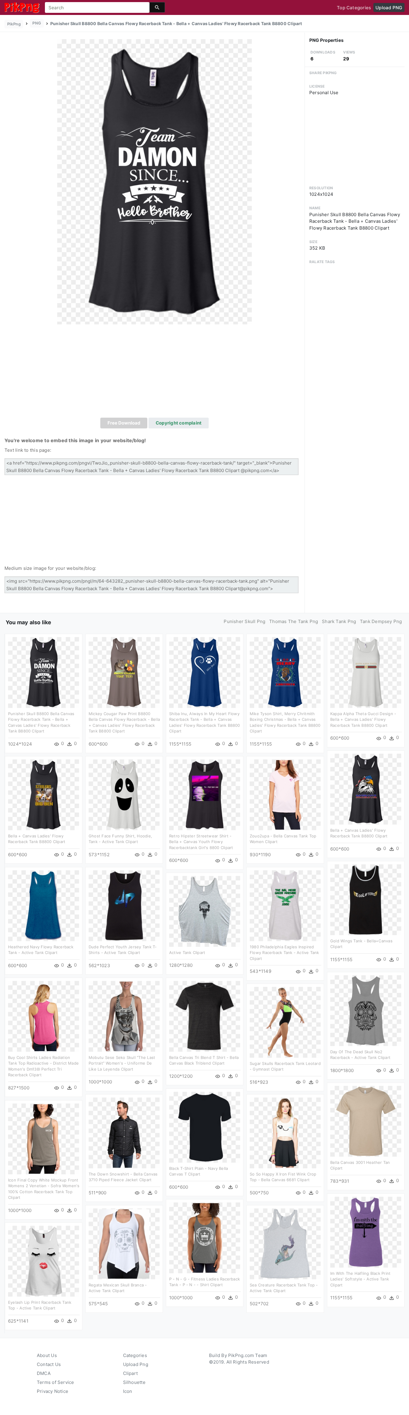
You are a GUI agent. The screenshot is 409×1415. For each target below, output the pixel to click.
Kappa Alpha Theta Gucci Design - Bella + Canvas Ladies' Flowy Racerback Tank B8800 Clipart (363, 719)
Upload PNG (388, 7)
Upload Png (135, 1364)
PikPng (14, 24)
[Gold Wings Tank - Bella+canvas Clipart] (365, 899)
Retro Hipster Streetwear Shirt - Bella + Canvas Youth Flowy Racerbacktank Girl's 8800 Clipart (201, 842)
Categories (135, 1355)
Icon (127, 1391)
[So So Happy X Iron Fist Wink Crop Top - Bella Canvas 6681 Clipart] (285, 1132)
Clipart (130, 1373)
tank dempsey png (381, 621)
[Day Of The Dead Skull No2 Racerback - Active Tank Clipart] (365, 1010)
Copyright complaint (179, 423)
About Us (47, 1355)
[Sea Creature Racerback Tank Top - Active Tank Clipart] (285, 1243)
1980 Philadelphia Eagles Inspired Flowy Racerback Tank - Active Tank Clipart (284, 952)
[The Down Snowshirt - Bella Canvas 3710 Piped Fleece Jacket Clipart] (124, 1132)
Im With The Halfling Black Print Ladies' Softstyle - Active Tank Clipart (360, 1279)
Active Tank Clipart (187, 952)
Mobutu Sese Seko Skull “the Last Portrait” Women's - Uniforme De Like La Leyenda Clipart (122, 1063)
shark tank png (339, 621)
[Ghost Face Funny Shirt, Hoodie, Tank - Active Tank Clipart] (124, 794)
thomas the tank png (293, 621)
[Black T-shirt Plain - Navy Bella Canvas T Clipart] (204, 1126)
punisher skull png (244, 621)
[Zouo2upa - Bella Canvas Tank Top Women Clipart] (285, 794)
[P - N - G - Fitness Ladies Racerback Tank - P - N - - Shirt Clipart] (204, 1237)
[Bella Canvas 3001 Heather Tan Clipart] (365, 1121)
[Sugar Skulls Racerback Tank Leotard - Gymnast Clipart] (285, 1022)
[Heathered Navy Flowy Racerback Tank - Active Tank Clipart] (43, 905)
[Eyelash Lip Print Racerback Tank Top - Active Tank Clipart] (43, 1260)
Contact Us (49, 1364)
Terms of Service (55, 1382)
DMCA (44, 1373)
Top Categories (354, 7)
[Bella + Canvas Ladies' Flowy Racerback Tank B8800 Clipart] (365, 788)
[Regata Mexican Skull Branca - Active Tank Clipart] (124, 1243)
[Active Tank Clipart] (204, 911)
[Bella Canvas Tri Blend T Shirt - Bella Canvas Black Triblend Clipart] (204, 1016)
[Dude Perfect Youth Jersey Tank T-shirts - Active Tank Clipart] (124, 905)
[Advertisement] (154, 373)
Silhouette (134, 1382)
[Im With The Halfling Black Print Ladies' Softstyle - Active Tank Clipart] (365, 1231)
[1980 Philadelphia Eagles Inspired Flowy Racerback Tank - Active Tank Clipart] (285, 905)
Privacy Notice (52, 1391)
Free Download (123, 423)
